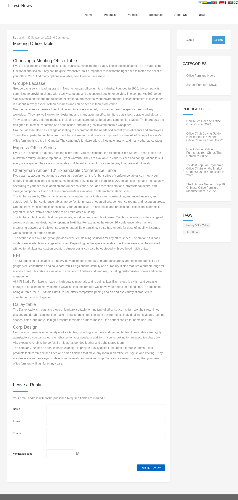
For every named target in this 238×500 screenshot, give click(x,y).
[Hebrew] (200, 3)
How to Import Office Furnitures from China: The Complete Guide (204, 153)
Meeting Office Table (196, 225)
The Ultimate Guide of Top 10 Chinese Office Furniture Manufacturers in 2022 (205, 188)
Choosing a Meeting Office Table (45, 60)
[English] (236, 3)
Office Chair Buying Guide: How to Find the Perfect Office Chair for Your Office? (204, 137)
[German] (222, 3)
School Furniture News (201, 84)
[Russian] (209, 3)
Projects (132, 14)
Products (110, 14)
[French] (227, 3)
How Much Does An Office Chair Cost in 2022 (203, 122)
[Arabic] (231, 3)
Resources (156, 14)
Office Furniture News (200, 75)
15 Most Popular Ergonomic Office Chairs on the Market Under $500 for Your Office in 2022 (205, 170)
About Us (180, 14)
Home (89, 14)
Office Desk (191, 232)
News (201, 14)
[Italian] (218, 3)
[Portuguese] (213, 3)
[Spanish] (204, 3)
